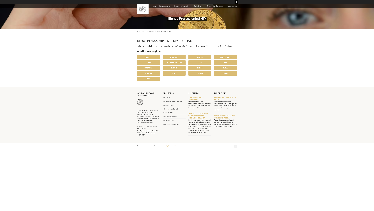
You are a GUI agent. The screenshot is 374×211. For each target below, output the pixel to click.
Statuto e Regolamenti (170, 116)
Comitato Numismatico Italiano (172, 101)
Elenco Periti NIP (168, 113)
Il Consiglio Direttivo (169, 105)
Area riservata (232, 6)
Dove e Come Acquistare (171, 124)
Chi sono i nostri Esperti (170, 109)
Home (154, 6)
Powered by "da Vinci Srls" (168, 146)
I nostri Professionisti (148, 31)
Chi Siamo (166, 97)
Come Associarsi (168, 120)
